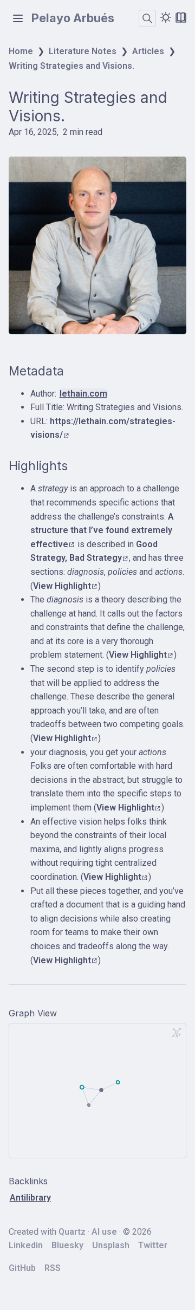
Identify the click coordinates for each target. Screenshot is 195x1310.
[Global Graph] (176, 1032)
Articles (148, 51)
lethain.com (83, 393)
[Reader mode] (181, 17)
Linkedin (26, 1245)
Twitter (152, 1245)
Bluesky (67, 1245)
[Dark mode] (165, 17)
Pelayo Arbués (72, 18)
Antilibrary (30, 1197)
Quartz (72, 1232)
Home (21, 51)
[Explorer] (18, 18)
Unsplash (110, 1245)
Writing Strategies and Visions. (71, 66)
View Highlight (62, 586)
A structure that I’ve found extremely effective (102, 530)
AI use (104, 1232)
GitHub (22, 1268)
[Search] (147, 18)
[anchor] (74, 371)
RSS (52, 1268)
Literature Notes (82, 51)
